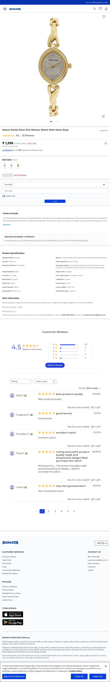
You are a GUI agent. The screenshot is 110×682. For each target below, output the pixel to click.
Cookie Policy (7, 600)
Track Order (6, 560)
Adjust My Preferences (14, 676)
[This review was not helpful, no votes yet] (97, 407)
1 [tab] (51, 122)
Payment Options (9, 557)
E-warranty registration (11, 570)
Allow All (79, 676)
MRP (16, 143)
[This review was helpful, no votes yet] (92, 407)
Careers (91, 570)
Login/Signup (7, 150)
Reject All (97, 676)
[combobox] (21, 381)
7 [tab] (60, 122)
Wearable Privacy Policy (11, 593)
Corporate (92, 567)
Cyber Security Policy (10, 597)
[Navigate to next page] (74, 511)
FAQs (4, 567)
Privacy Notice (7, 590)
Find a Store (6, 563)
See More (7, 225)
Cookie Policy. (75, 671)
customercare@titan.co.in (98, 560)
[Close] (106, 666)
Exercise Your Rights (10, 573)
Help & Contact (93, 563)
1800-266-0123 (94, 557)
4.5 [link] (17, 135)
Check (55, 201)
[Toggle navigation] (5, 8)
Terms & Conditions (9, 587)
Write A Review (55, 365)
